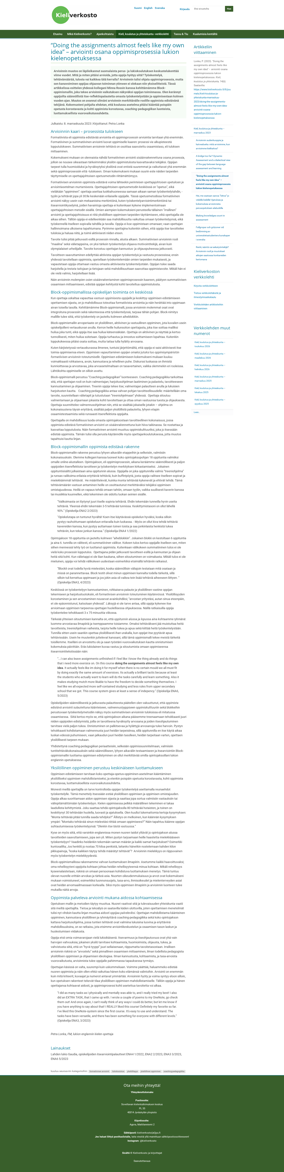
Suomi (138, 8)
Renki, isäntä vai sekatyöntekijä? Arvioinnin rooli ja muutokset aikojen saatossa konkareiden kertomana (212, 253)
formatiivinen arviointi (99, 1071)
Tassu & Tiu (181, 34)
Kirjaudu (185, 9)
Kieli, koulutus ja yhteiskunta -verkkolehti (143, 34)
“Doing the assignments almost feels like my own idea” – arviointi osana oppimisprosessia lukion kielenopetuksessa (213, 182)
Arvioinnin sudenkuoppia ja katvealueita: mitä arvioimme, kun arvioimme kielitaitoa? (213, 144)
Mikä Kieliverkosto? (79, 34)
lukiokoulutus (118, 1071)
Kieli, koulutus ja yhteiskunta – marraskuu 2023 (209, 130)
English (148, 8)
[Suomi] (75, 15)
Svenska (160, 8)
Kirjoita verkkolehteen (206, 285)
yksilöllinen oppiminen (151, 1071)
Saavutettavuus (142, 1161)
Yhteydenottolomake (142, 1092)
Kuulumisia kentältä (205, 34)
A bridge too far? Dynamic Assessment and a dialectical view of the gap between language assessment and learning (213, 162)
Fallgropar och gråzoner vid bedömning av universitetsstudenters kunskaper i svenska (213, 233)
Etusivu (57, 34)
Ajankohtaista (105, 34)
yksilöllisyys (132, 1071)
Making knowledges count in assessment (210, 217)
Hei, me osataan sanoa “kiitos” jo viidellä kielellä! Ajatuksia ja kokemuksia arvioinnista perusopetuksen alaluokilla (212, 201)
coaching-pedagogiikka (174, 1071)
